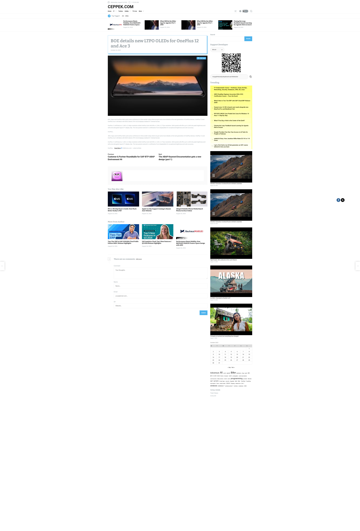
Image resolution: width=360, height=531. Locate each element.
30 (213, 363)
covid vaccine (213, 378)
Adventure (214, 373)
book (246, 373)
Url (115, 302)
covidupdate (235, 376)
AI (221, 372)
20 (237, 357)
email (225, 378)
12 (231, 354)
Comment (117, 266)
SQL (239, 381)
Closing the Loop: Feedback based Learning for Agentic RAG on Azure (243, 23)
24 (219, 360)
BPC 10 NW (217, 376)
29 (249, 360)
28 (243, 360)
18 (225, 357)
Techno (120, 11)
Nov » (233, 367)
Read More (117, 148)
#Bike (127, 16)
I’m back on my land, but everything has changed (224, 336)
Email (115, 292)
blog (243, 373)
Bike (233, 372)
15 (249, 354)
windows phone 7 (229, 386)
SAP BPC (216, 381)
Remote (249, 378)
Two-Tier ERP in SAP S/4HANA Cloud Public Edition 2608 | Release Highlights (123, 242)
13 (237, 354)
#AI (123, 16)
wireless (236, 386)
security (227, 381)
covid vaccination (243, 376)
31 (219, 363)
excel (229, 378)
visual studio (222, 383)
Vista (217, 383)
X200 (245, 386)
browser (226, 376)
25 (225, 360)
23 (213, 360)
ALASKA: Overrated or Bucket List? (220, 298)
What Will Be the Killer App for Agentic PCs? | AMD (168, 23)
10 (219, 354)
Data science (220, 378)
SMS (236, 381)
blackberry (238, 373)
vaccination (213, 383)
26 (231, 360)
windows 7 (221, 386)
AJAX (224, 373)
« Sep (229, 367)
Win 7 (242, 383)
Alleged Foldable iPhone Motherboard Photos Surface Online (189, 210)
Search (212, 35)
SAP (211, 381)
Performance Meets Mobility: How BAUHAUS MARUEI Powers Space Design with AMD (131, 23)
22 (249, 357)
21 (243, 357)
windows (213, 386)
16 (213, 357)
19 (231, 357)
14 (243, 354)
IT (113, 11)
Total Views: (214, 393)
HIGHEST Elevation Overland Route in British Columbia (226, 183)
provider (245, 378)
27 (237, 360)
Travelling (248, 381)
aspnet (228, 373)
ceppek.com (121, 7)
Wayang (233, 383)
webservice (238, 383)
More (140, 11)
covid (230, 376)
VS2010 (228, 383)
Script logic (222, 381)
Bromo (222, 376)
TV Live (134, 11)
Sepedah (232, 381)
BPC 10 (212, 376)
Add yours (139, 259)
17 (219, 357)
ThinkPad (243, 381)
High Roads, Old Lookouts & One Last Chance (223, 260)
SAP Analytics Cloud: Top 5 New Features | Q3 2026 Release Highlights (156, 242)
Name (116, 282)
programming (237, 378)
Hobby (127, 11)
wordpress (240, 386)
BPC (249, 373)
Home (109, 11)
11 (225, 354)
